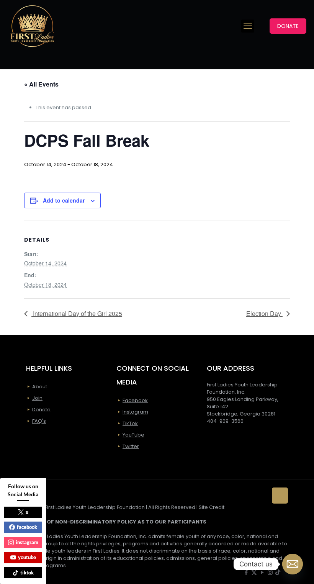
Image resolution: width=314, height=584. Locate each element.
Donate (41, 409)
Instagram (135, 412)
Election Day (264, 313)
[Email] (292, 564)
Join (37, 398)
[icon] (277, 572)
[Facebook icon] (246, 572)
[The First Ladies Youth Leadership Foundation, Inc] (32, 26)
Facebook (135, 400)
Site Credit (211, 507)
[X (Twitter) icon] (254, 572)
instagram (27, 542)
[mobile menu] (247, 26)
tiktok (27, 572)
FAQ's (39, 421)
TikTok (130, 423)
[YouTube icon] (262, 572)
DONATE (288, 26)
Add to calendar (64, 200)
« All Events (41, 84)
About (39, 386)
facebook (27, 527)
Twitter (131, 446)
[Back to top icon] (280, 495)
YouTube (133, 434)
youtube (27, 557)
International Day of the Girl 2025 (76, 313)
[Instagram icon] (270, 572)
